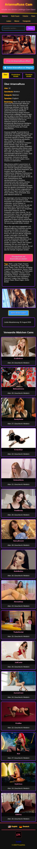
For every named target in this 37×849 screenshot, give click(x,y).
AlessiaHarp (18, 602)
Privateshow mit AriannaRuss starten (18, 258)
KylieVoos (18, 784)
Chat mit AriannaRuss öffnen (18, 61)
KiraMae (18, 723)
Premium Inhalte (29, 75)
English (14, 826)
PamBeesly (18, 510)
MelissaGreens (18, 389)
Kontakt (18, 841)
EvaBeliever (18, 358)
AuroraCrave (18, 693)
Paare (33, 16)
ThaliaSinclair (18, 632)
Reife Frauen (15, 16)
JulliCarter (18, 662)
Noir (18, 754)
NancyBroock (18, 541)
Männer (16, 21)
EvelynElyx (18, 450)
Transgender (27, 21)
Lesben (8, 21)
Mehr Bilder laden (18, 313)
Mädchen (5, 16)
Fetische (25, 16)
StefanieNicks (18, 480)
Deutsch (26, 826)
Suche (30, 28)
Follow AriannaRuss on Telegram (20, 68)
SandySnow (18, 419)
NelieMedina (18, 571)
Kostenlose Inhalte (16, 75)
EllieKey (18, 814)
